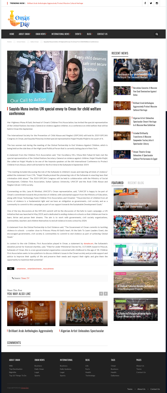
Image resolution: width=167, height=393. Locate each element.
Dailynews (115, 375)
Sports (37, 375)
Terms (139, 369)
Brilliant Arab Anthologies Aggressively (30, 330)
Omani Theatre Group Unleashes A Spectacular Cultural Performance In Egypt (145, 155)
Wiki (11, 366)
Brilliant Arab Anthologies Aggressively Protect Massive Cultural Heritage (55, 3)
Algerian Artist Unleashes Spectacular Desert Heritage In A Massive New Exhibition (144, 122)
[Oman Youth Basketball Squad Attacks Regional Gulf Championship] (136, 199)
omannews (21, 268)
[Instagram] (157, 3)
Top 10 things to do (17, 375)
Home (12, 34)
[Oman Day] (19, 19)
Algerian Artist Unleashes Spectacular (82, 330)
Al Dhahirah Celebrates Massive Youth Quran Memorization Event (134, 315)
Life (86, 366)
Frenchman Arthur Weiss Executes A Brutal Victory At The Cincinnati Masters (136, 76)
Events (78, 34)
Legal (37, 372)
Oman (113, 366)
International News (60, 34)
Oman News (41, 34)
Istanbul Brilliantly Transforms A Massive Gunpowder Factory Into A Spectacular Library (143, 138)
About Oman (24, 34)
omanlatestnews (34, 268)
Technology (90, 375)
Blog (89, 34)
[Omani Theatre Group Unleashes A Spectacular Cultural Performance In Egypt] (122, 155)
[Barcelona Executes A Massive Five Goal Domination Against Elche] (122, 91)
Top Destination (15, 369)
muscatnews (48, 268)
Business (38, 366)
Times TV (25, 278)
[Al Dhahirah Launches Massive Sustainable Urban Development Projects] (136, 281)
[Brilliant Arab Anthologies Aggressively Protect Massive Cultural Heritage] (31, 313)
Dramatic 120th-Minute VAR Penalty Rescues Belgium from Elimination (133, 232)
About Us (140, 366)
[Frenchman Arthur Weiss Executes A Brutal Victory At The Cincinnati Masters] (136, 70)
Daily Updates (65, 369)
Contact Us (102, 34)
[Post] (57, 77)
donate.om (88, 243)
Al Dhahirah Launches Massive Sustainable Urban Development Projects (136, 287)
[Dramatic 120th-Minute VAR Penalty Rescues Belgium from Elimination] (136, 226)
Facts (87, 369)
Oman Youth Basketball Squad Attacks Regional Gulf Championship (134, 205)
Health (88, 372)
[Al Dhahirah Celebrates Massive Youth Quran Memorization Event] (136, 309)
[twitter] (151, 3)
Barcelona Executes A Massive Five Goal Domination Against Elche (145, 91)
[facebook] (145, 3)
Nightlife (12, 372)
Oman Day (25, 388)
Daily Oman (35, 42)
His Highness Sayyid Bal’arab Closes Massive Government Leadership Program (136, 260)
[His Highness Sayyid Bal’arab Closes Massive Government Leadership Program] (136, 254)
